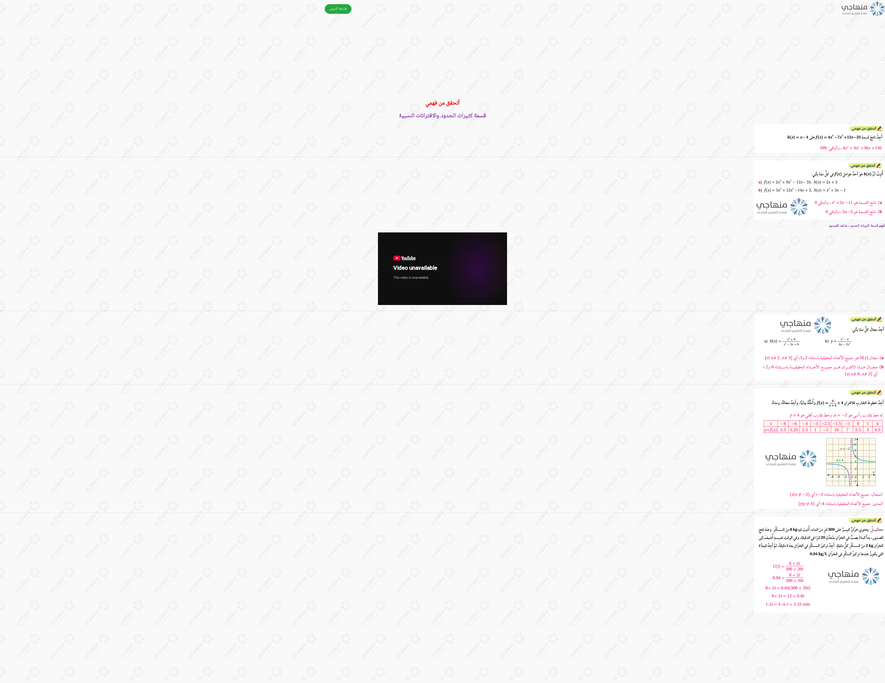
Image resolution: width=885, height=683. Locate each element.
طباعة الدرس (338, 9)
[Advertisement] (746, 61)
